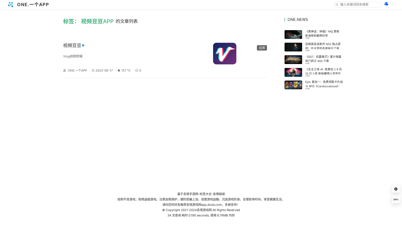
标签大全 (206, 194)
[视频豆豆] (237, 58)
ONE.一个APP (77, 70)
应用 (262, 48)
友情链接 (219, 194)
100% (395, 199)
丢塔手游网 (190, 194)
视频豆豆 (72, 45)
